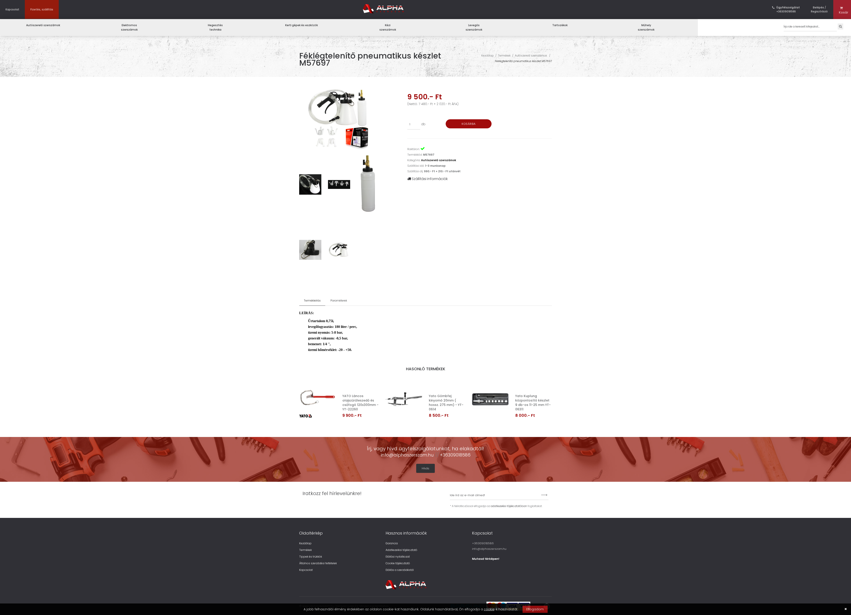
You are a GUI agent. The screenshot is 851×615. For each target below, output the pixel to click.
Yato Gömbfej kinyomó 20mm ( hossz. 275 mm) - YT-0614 (446, 402)
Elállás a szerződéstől (400, 570)
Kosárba (469, 124)
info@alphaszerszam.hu (408, 455)
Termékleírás (312, 300)
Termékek (504, 55)
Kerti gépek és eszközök (301, 25)
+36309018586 (788, 9)
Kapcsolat (12, 9)
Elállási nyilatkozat (398, 556)
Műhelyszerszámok (646, 27)
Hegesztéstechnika (215, 27)
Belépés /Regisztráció (819, 9)
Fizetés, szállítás (41, 9)
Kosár (842, 12)
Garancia (392, 543)
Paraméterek (338, 300)
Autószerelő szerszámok (43, 25)
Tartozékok (560, 25)
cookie (489, 609)
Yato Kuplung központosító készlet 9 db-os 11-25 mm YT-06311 (533, 402)
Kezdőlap (487, 55)
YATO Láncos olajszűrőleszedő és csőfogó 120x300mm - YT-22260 (360, 402)
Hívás (425, 468)
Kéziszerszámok (387, 27)
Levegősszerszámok (474, 27)
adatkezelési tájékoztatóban (509, 506)
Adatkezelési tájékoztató (401, 550)
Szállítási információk (429, 178)
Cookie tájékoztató (398, 563)
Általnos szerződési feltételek (318, 563)
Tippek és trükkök (310, 556)
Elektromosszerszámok (129, 27)
